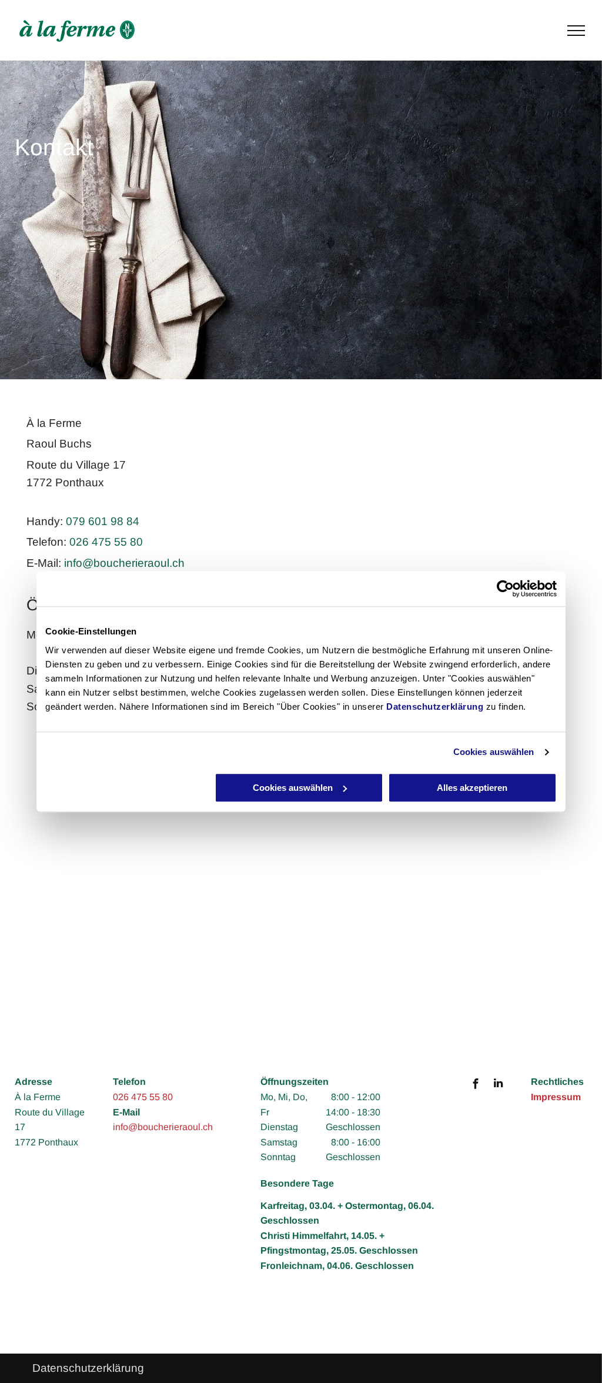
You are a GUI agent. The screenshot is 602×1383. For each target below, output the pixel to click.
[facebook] (475, 1084)
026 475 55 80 (106, 542)
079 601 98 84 (102, 521)
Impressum (556, 1097)
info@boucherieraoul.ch (124, 563)
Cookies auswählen (493, 752)
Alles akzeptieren (472, 788)
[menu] (576, 30)
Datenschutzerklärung (434, 706)
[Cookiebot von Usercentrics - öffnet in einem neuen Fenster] (505, 588)
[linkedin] (498, 1084)
